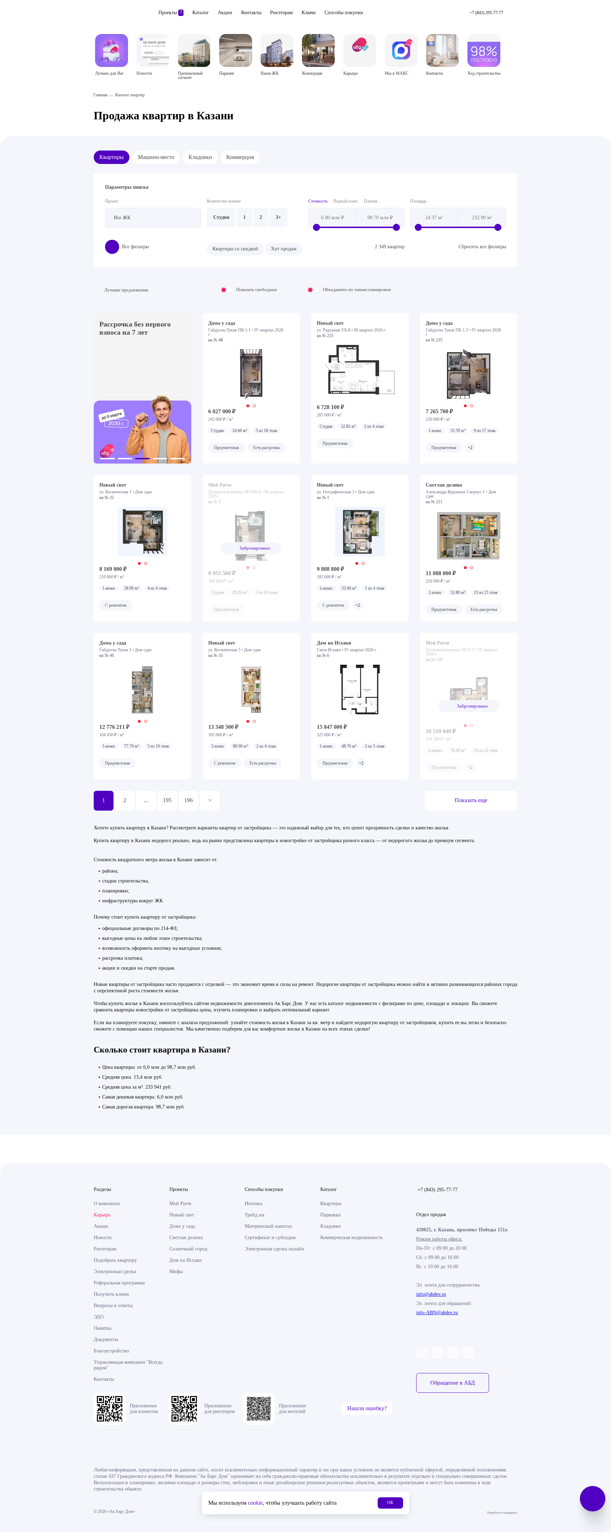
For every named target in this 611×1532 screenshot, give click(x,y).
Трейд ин (254, 1215)
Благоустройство (111, 1351)
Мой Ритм (180, 1203)
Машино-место (156, 157)
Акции (225, 12)
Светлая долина (186, 1237)
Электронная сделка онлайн (274, 1249)
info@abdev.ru (431, 1294)
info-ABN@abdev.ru (437, 1312)
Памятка (102, 1328)
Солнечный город (188, 1249)
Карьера (102, 1215)
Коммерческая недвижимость (351, 1237)
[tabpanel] (251, 374)
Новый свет (181, 1215)
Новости (103, 1237)
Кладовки (200, 157)
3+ (278, 217)
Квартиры (111, 157)
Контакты (251, 12)
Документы (106, 1339)
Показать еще (471, 800)
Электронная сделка (115, 1271)
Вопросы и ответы (113, 1305)
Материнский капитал (268, 1226)
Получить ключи (111, 1294)
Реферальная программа (119, 1283)
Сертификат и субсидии (270, 1237)
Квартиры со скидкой (235, 248)
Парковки (330, 1215)
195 (167, 800)
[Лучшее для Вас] (111, 50)
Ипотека (253, 1203)
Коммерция (240, 157)
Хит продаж (284, 248)
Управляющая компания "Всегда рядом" (128, 1365)
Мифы (176, 1271)
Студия (221, 217)
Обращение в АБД (452, 1383)
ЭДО (99, 1317)
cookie (255, 1503)
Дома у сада (182, 1226)
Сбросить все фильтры (482, 246)
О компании (107, 1203)
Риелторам (281, 12)
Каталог (200, 12)
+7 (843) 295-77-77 (438, 1189)
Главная (100, 94)
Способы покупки (344, 12)
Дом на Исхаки (185, 1260)
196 (188, 800)
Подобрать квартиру (115, 1260)
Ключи (309, 12)
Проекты (170, 12)
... (146, 800)
